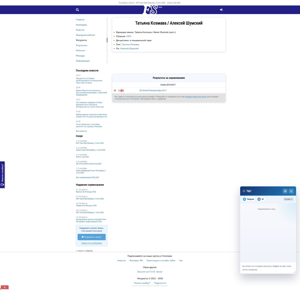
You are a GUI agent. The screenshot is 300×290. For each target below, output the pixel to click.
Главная (80, 19)
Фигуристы (81, 40)
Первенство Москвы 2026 (86, 206)
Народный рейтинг (85, 35)
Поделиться (160, 283)
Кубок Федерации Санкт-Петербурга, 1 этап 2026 (91, 172)
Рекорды (80, 55)
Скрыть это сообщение (91, 243)
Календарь (81, 24)
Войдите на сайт (279, 266)
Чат (181, 260)
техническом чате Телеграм (127, 99)
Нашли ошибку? (2, 175)
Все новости (81, 131)
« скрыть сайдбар (84, 251)
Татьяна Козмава (130, 44)
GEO (128, 36)
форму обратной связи (196, 97)
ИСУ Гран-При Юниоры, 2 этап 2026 (90, 199)
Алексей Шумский (129, 48)
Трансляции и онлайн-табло (160, 260)
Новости (80, 30)
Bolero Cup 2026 (173, 3)
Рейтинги (80, 50)
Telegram (250, 199)
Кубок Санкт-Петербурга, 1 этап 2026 (90, 150)
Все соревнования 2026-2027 (87, 177)
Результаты (81, 45)
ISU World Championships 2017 (153, 90)
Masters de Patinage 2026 (86, 192)
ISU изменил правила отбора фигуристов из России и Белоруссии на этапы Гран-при (90, 104)
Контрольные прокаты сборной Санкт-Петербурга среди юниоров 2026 (91, 220)
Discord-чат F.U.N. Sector (150, 271)
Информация (83, 61)
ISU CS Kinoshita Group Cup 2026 (88, 164)
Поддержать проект (92, 237)
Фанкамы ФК (136, 260)
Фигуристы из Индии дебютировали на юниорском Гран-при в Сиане (89, 80)
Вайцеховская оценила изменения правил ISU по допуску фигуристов (91, 115)
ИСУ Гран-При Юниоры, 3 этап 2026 (150, 3)
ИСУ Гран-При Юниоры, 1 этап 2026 (90, 212)
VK (263, 199)
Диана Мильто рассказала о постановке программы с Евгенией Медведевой (91, 92)
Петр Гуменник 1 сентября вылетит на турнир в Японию (89, 125)
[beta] (150, 11)
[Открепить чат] (285, 191)
